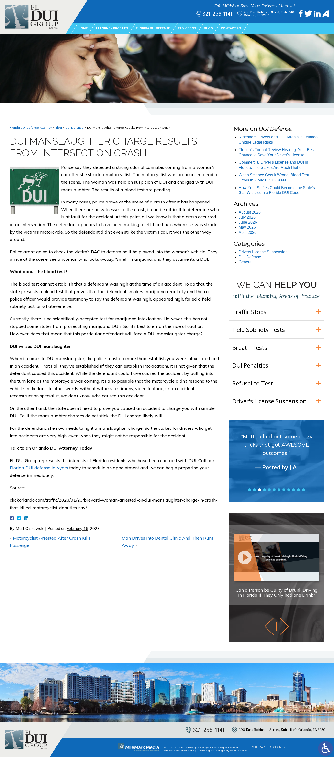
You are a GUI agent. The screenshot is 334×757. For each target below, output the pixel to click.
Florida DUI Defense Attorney (31, 127)
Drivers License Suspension (263, 252)
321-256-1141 (217, 13)
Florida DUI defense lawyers (39, 468)
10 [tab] (293, 489)
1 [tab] (249, 489)
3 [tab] (259, 489)
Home (83, 28)
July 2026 (247, 217)
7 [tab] (279, 489)
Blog (208, 28)
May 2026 (247, 227)
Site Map (258, 747)
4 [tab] (264, 489)
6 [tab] (274, 489)
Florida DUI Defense (153, 28)
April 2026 (247, 232)
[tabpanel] (276, 456)
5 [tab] (269, 489)
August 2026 (250, 212)
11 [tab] (298, 489)
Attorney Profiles (112, 28)
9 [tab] (288, 489)
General (246, 262)
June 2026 (248, 222)
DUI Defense (74, 127)
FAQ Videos (187, 28)
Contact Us (231, 28)
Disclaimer (277, 747)
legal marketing (201, 750)
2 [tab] (254, 489)
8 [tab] (283, 489)
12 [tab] (303, 489)
